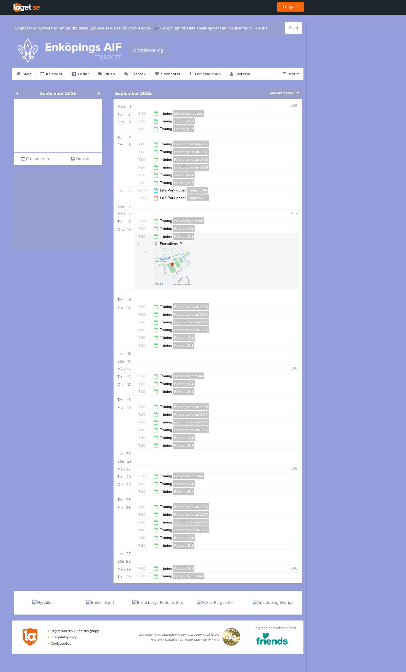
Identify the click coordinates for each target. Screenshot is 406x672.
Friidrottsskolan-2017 (190, 151)
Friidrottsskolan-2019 (191, 167)
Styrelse (242, 74)
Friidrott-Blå (183, 129)
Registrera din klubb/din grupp (75, 631)
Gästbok (137, 74)
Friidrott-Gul (184, 121)
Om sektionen (207, 74)
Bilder (83, 74)
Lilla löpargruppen (188, 113)
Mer (292, 74)
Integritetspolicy (64, 637)
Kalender (53, 74)
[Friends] (272, 640)
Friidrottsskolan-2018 (191, 159)
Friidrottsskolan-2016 (191, 144)
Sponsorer (170, 74)
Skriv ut (82, 159)
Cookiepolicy (61, 643)
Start (26, 74)
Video (109, 74)
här (155, 28)
